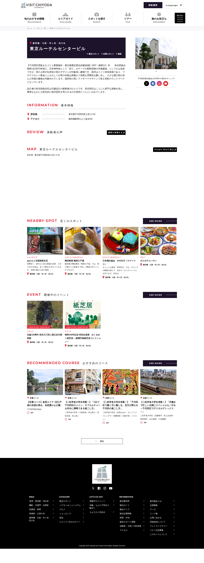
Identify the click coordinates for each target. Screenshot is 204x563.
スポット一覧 (41, 28)
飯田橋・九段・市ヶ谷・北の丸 (49, 43)
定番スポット (108, 54)
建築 (119, 54)
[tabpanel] (156, 53)
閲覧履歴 (153, 5)
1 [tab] (156, 71)
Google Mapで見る (164, 150)
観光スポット (94, 54)
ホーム (29, 28)
